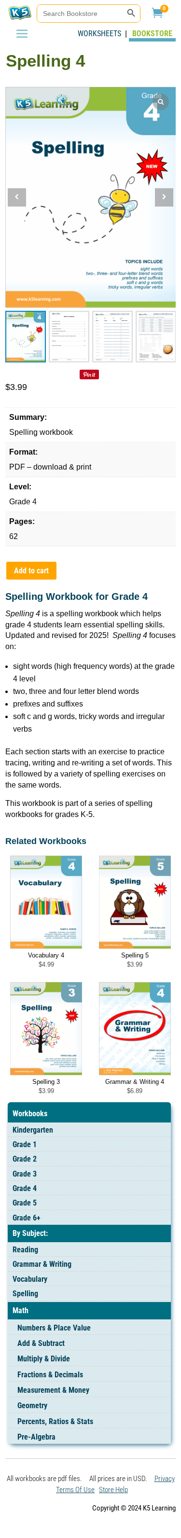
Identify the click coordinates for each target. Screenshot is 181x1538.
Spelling (25, 1293)
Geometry (32, 1405)
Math (20, 1310)
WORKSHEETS (101, 33)
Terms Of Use (75, 1489)
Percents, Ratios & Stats (55, 1421)
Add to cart (31, 570)
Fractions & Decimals (50, 1374)
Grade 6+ (27, 1217)
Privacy (164, 1478)
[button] (164, 197)
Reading (25, 1249)
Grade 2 (25, 1159)
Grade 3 (25, 1173)
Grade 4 (25, 1188)
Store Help (113, 1489)
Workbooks (30, 1113)
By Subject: (30, 1233)
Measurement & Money (53, 1390)
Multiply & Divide (43, 1358)
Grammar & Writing (42, 1264)
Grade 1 (25, 1144)
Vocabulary (30, 1279)
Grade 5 (25, 1202)
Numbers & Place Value (54, 1327)
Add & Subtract (41, 1343)
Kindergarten (33, 1130)
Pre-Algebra (36, 1436)
